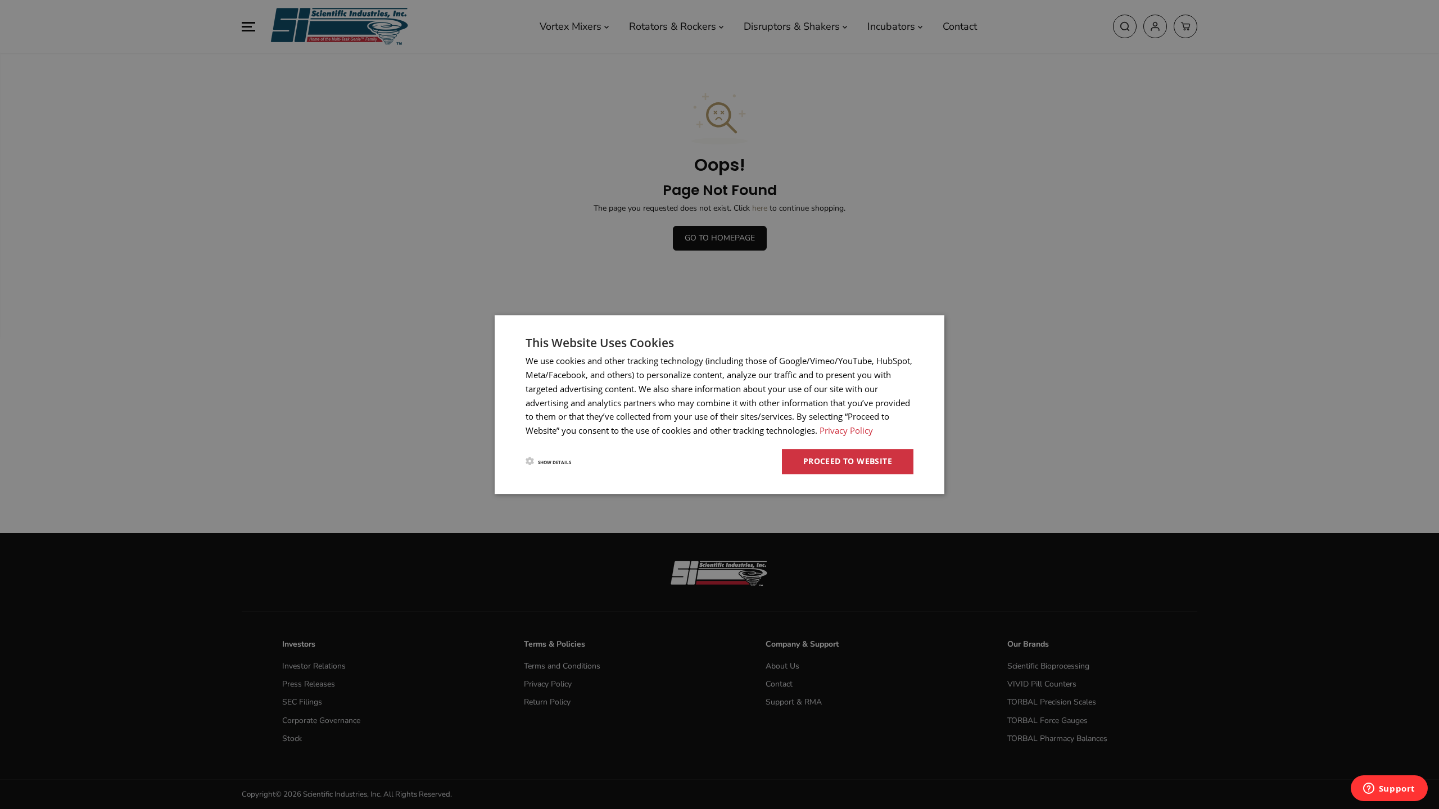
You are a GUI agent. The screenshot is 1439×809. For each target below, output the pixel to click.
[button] (548, 461)
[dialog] (719, 404)
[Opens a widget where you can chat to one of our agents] (1389, 789)
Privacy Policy (846, 430)
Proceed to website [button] (847, 461)
